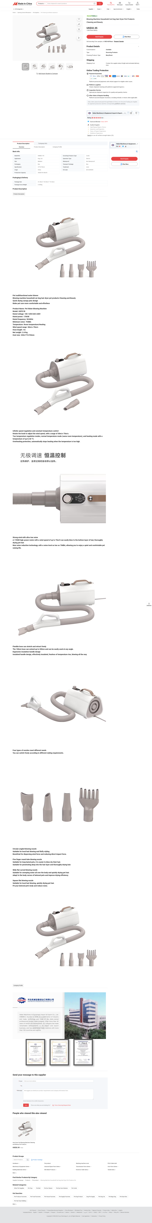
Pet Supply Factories (64, 1196)
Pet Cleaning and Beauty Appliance (49, 12)
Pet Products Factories (20, 1196)
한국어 (90, 1212)
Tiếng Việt (116, 1212)
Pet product (47, 1163)
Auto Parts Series (112, 1166)
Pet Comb (74, 1188)
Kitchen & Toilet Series (82, 1169)
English (35, 1212)
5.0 (117, 146)
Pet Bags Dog (112, 1196)
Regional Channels (96, 1210)
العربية (85, 1212)
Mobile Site (114, 1210)
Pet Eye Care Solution (62, 1188)
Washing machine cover (82, 1163)
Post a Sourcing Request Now (61, 1105)
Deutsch (73, 1212)
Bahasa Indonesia (125, 1212)
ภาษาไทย (104, 1212)
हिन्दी (100, 1212)
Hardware (15, 1163)
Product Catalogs (37, 1160)
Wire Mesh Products (49, 1169)
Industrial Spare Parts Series (52, 1166)
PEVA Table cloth (112, 1163)
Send (26, 1105)
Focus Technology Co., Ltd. (64, 1216)
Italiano (67, 1212)
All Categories (19, 9)
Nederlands (79, 1212)
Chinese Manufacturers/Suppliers (55, 1210)
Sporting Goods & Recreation (24, 12)
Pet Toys (30, 1188)
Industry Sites (87, 1210)
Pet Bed (38, 1188)
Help (108, 9)
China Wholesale (69, 1210)
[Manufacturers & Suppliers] (22, 3)
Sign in (137, 4)
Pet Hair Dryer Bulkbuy (20, 1201)
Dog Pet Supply (90, 1196)
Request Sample (119, 41)
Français (53, 1212)
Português (46, 1212)
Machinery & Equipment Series (21, 1166)
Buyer (99, 9)
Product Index (106, 1210)
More (14, 1204)
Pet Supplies (36, 12)
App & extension (117, 9)
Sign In (89, 135)
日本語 (95, 1212)
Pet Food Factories (35, 1196)
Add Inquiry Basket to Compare (48, 74)
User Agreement (86, 1216)
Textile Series (111, 1169)
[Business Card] (137, 151)
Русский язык (60, 1212)
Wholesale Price (78, 1210)
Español (40, 1212)
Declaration (94, 1216)
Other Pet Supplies (19, 1188)
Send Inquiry (99, 37)
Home (14, 12)
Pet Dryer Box (123, 1196)
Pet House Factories (49, 1196)
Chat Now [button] (128, 37)
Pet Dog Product (78, 1196)
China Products (41, 1210)
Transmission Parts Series (83, 1166)
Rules (138, 9)
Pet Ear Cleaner (48, 1188)
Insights (120, 1210)
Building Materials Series (19, 1169)
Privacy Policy (102, 1216)
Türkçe (110, 1212)
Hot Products (33, 1210)
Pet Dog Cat (101, 1196)
